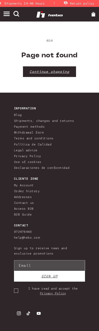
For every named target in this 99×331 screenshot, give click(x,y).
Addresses (23, 197)
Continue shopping (49, 72)
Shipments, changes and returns (44, 120)
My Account (24, 185)
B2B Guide (23, 214)
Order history (27, 191)
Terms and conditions (34, 138)
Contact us (24, 202)
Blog (18, 115)
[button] (8, 14)
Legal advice (25, 150)
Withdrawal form (29, 132)
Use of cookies (27, 162)
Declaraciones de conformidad (41, 167)
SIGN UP (49, 276)
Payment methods (29, 126)
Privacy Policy (27, 156)
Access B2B (24, 208)
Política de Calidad (33, 144)
